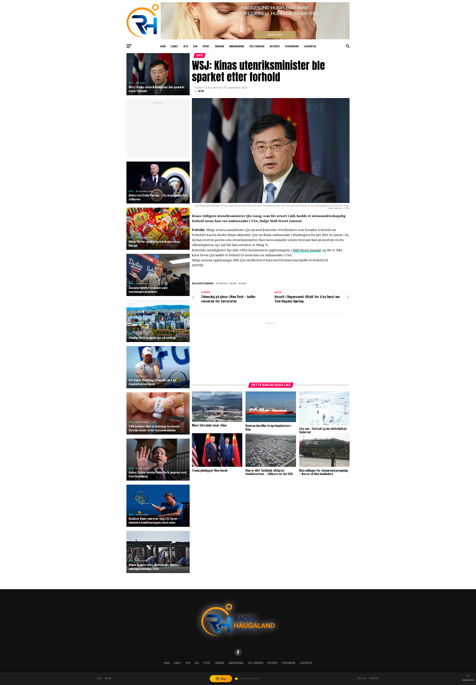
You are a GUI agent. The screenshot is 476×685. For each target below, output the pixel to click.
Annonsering (236, 46)
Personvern (292, 46)
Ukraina (219, 46)
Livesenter (310, 46)
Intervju (275, 46)
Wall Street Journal (307, 250)
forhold (222, 283)
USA (195, 46)
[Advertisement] (158, 131)
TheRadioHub (468, 680)
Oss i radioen (256, 46)
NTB (186, 46)
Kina (234, 283)
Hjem (162, 46)
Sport (206, 46)
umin (243, 283)
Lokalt (174, 46)
